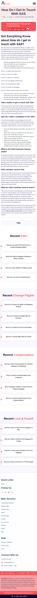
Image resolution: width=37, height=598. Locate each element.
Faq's (2, 548)
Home (4, 17)
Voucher (3, 519)
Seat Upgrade (5, 515)
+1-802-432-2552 (18, 29)
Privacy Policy (5, 545)
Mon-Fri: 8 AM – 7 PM (10, 565)
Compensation (5, 509)
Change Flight (5, 506)
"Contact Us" (9, 588)
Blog (2, 531)
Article (3, 484)
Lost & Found (5, 522)
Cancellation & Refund (7, 503)
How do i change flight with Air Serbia (18, 336)
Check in (3, 525)
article (10, 17)
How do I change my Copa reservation (19, 327)
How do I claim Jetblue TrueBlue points (18, 268)
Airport (3, 528)
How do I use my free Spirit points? (18, 277)
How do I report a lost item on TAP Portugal (18, 462)
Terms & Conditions (6, 542)
